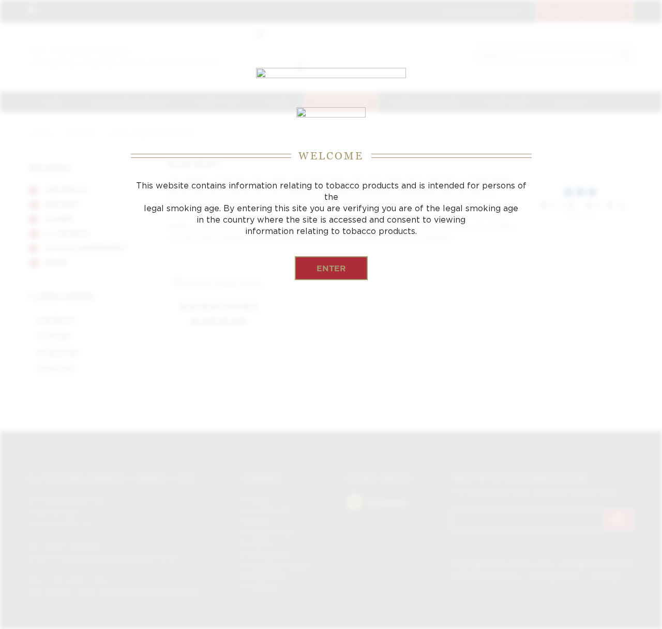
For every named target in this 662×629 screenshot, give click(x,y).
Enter (331, 268)
